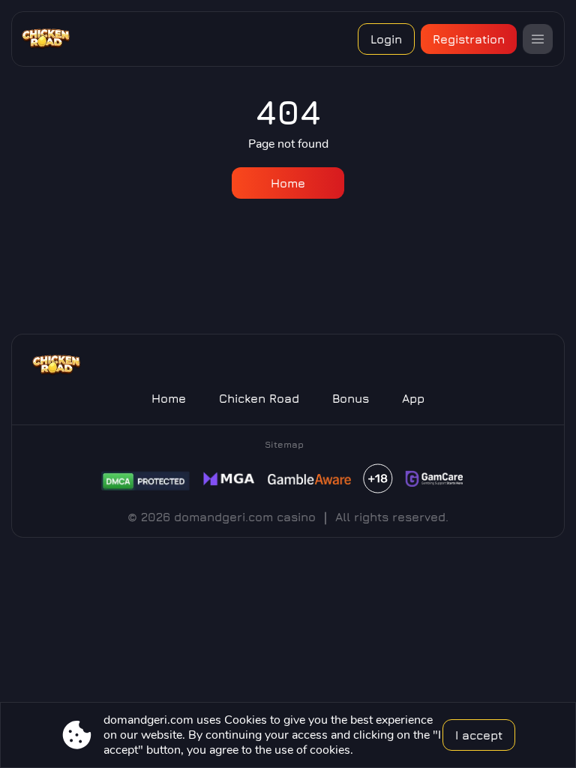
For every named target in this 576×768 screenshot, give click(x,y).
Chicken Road (259, 398)
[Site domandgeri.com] (54, 39)
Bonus (350, 398)
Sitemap (284, 444)
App (413, 398)
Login (386, 39)
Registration (469, 39)
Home (288, 183)
